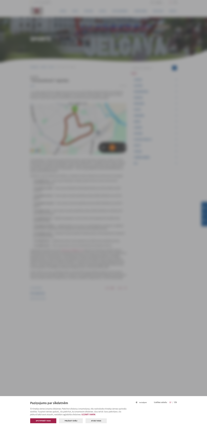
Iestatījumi (143, 402)
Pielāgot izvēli (71, 421)
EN (175, 402)
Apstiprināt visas (43, 421)
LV (170, 402)
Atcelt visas (96, 421)
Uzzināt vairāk (88, 414)
